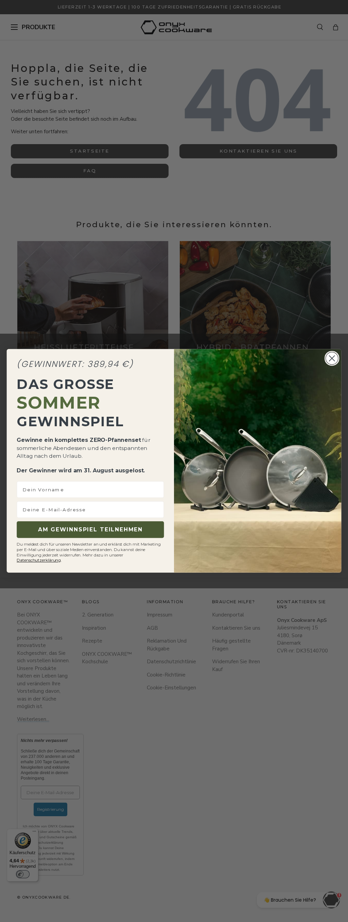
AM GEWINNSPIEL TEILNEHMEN (90, 530)
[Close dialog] (331, 358)
